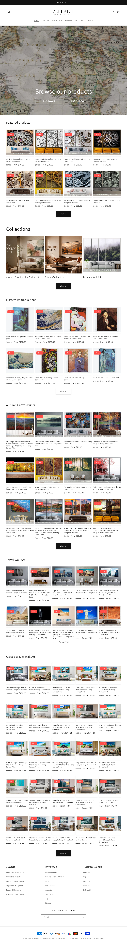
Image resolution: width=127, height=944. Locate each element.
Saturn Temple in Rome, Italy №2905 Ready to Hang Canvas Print (87, 593)
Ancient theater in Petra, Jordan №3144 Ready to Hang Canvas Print (110, 632)
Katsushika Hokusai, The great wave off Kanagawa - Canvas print (19, 379)
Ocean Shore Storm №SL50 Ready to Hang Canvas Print (62, 839)
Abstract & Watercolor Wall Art (21, 277)
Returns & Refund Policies (55, 877)
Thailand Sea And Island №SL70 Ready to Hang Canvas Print (61, 690)
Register (86, 872)
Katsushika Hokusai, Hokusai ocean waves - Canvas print (48, 338)
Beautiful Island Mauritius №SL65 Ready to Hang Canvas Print (61, 727)
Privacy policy (73, 938)
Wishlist (86, 885)
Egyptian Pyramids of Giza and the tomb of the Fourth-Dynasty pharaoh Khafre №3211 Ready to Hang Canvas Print (63, 634)
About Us (48, 890)
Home (47, 881)
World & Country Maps (15, 894)
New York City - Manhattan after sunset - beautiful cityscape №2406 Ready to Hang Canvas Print (105, 530)
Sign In (86, 877)
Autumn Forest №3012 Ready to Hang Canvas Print (77, 488)
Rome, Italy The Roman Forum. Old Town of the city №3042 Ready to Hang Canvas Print (40, 594)
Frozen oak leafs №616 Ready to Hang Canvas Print (78, 443)
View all (63, 214)
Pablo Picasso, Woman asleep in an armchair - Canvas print (77, 338)
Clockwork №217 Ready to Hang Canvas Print (18, 202)
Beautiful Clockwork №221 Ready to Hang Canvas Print (48, 160)
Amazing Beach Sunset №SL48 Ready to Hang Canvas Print (107, 840)
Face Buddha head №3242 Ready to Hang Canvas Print (16, 592)
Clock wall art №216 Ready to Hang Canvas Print (77, 160)
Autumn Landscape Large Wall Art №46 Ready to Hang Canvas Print (18, 488)
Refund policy (62, 938)
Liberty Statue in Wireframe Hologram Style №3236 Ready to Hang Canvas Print (40, 632)
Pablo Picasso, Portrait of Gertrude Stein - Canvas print (105, 338)
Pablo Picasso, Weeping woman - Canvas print (47, 379)
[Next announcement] (120, 2)
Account (86, 881)
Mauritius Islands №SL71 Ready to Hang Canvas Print (39, 689)
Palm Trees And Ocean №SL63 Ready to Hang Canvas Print (110, 726)
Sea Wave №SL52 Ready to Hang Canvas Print (16, 839)
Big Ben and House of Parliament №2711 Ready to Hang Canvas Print (62, 593)
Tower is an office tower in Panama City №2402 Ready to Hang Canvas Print (109, 593)
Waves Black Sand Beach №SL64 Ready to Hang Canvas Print (85, 727)
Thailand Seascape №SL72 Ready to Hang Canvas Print (16, 689)
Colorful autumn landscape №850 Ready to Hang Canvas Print (105, 443)
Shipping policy (99, 938)
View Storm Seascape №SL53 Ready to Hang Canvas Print (109, 801)
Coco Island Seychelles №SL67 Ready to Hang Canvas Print (14, 727)
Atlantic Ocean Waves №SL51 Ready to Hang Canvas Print (40, 839)
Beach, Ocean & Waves (15, 881)
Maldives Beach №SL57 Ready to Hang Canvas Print (17, 801)
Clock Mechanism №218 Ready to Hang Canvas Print (18, 160)
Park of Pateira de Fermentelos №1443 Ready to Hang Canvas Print (107, 488)
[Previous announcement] (7, 2)
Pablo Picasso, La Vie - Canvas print (106, 378)
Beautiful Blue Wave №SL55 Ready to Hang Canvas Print (62, 801)
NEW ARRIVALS (77, 101)
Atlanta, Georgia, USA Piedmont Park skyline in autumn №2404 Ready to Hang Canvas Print (77, 530)
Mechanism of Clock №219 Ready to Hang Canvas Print (77, 202)
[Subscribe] (83, 917)
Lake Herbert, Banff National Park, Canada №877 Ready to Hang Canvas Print (48, 444)
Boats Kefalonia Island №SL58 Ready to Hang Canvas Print (107, 765)
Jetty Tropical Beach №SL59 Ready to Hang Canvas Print (86, 764)
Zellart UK (87, 890)
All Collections (51, 885)
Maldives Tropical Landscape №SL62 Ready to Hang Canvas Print (16, 765)
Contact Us (49, 894)
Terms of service (86, 938)
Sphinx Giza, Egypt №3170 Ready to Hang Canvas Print (16, 631)
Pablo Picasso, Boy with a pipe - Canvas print (75, 379)
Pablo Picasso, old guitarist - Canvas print (19, 338)
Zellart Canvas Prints (35, 938)
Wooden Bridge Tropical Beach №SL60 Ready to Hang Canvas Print (63, 765)
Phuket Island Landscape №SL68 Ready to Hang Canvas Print (108, 690)
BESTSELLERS (49, 101)
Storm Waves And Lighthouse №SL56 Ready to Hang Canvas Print (40, 802)
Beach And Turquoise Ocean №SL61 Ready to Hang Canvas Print (39, 765)
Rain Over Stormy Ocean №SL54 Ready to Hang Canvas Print (85, 802)
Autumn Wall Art (53, 277)
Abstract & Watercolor (15, 872)
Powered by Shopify (49, 938)
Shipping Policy (51, 872)
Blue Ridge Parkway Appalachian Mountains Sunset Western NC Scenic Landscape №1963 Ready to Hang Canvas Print (19, 445)
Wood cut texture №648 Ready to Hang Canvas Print (47, 488)
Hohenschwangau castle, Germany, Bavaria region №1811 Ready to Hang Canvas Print (20, 530)
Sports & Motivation (14, 890)
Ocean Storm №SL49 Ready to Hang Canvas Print (86, 839)
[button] (9, 12)
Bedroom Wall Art (92, 277)
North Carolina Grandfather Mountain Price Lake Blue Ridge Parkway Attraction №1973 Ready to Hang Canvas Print (49, 531)
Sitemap (48, 903)
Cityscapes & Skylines (14, 885)
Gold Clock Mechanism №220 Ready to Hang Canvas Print (48, 202)
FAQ (46, 899)
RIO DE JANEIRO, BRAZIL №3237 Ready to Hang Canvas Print (87, 632)
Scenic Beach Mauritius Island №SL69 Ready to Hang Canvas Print (86, 690)
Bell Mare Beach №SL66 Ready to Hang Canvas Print (39, 726)
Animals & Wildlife (13, 877)
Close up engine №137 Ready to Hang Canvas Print (106, 202)
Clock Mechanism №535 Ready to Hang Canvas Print (105, 160)
